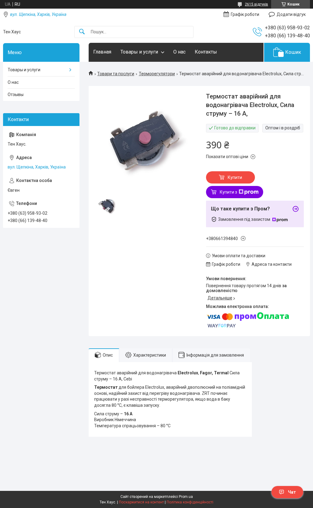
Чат (292, 492)
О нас (179, 52)
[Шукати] (82, 32)
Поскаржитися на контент (141, 502)
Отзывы (16, 94)
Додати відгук (291, 14)
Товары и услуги (139, 52)
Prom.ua (186, 497)
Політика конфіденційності (190, 502)
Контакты (206, 52)
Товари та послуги (115, 73)
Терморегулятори (157, 73)
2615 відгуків (256, 4)
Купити (235, 177)
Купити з (228, 192)
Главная (102, 52)
